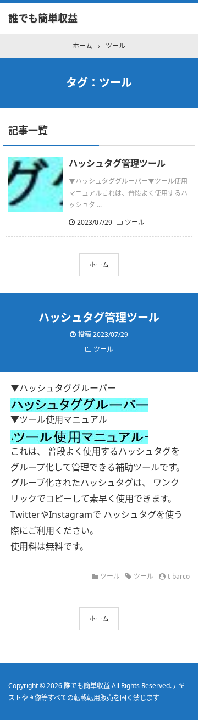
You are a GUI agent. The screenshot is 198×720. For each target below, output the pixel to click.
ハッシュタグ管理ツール (117, 163)
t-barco (179, 576)
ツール (135, 222)
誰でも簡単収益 (43, 18)
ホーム (99, 264)
